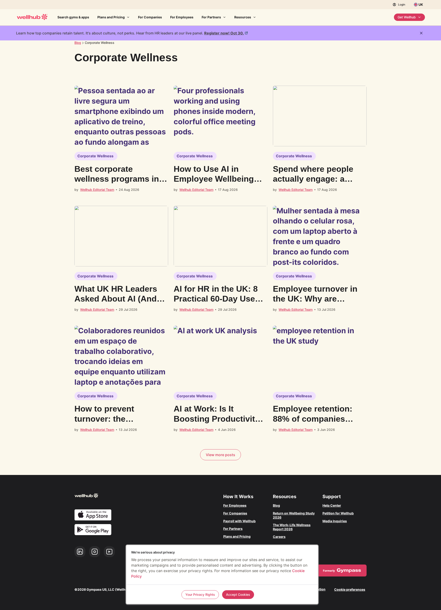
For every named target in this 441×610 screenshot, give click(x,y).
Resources (242, 17)
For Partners (211, 17)
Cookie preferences (349, 589)
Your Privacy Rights (200, 594)
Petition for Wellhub (338, 513)
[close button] (421, 33)
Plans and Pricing (111, 17)
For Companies (150, 17)
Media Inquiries (334, 521)
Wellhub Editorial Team (97, 190)
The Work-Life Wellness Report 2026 (292, 527)
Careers (279, 537)
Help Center (331, 505)
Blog (77, 43)
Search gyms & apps (73, 17)
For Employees (181, 17)
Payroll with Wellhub (239, 521)
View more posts (220, 454)
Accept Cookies (238, 594)
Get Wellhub (407, 17)
